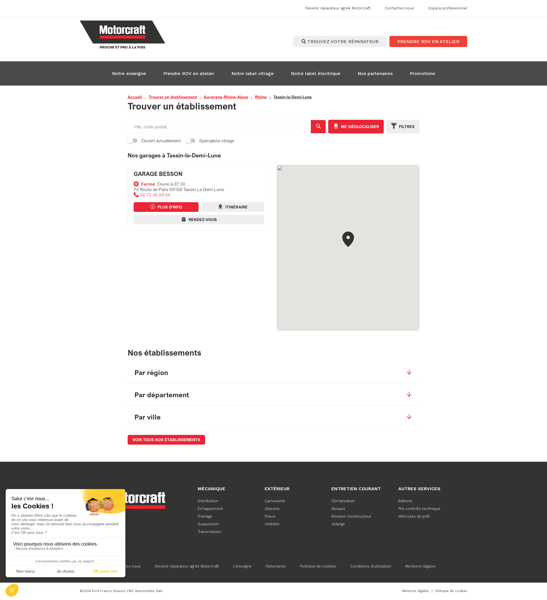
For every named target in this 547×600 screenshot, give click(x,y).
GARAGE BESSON (158, 173)
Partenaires (276, 566)
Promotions (422, 73)
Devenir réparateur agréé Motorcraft (187, 566)
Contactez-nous (126, 566)
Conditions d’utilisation (370, 566)
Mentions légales (420, 566)
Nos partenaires (375, 73)
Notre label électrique (315, 73)
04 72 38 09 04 (155, 195)
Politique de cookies (318, 566)
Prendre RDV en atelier (188, 73)
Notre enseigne (129, 73)
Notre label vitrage (252, 73)
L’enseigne (242, 566)
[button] (348, 240)
